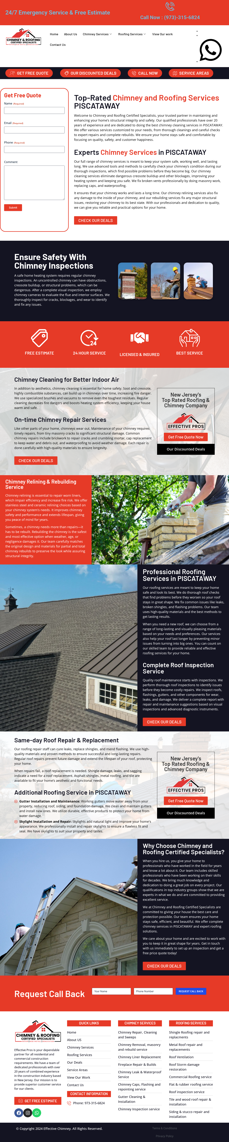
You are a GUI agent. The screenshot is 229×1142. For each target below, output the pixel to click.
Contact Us (58, 45)
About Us (70, 34)
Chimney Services (96, 34)
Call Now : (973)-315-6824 (170, 17)
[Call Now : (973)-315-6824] (169, 6)
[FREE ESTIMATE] (39, 338)
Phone (14, 142)
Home (54, 34)
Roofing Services (130, 34)
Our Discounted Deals (186, 449)
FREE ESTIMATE (39, 352)
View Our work (162, 34)
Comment (11, 162)
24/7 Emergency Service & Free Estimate (57, 12)
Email (13, 123)
